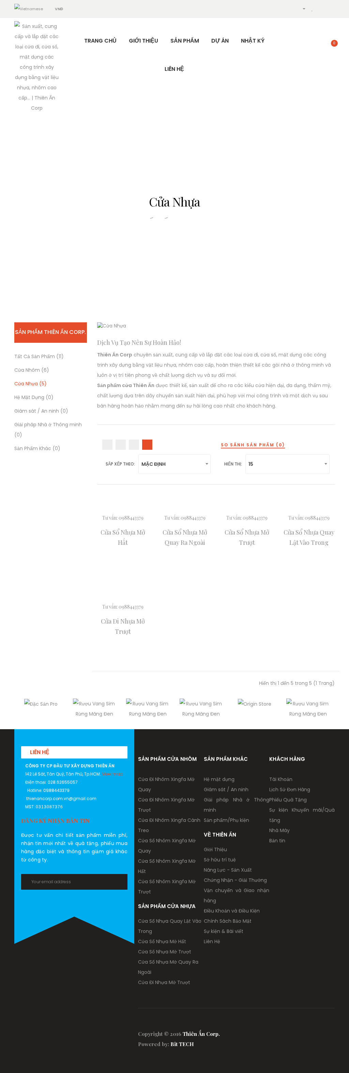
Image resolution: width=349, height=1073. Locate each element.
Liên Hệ (212, 941)
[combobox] (174, 464)
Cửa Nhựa (185, 217)
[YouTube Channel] (274, 1031)
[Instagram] (288, 1031)
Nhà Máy (279, 830)
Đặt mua (122, 565)
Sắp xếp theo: (120, 464)
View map (112, 774)
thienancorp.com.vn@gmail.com (61, 798)
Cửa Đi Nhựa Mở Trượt (164, 982)
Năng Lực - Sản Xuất (228, 870)
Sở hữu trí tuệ (220, 859)
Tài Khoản (280, 779)
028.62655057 (63, 782)
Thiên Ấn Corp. (201, 1033)
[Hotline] (289, 8)
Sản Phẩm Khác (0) (37, 448)
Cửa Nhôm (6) (31, 370)
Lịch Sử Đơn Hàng (289, 789)
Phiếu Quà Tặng (288, 799)
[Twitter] (302, 1031)
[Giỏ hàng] (321, 8)
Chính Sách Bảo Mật (228, 921)
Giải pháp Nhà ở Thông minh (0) (48, 429)
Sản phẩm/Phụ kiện (226, 820)
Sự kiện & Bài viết (223, 931)
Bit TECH (182, 1044)
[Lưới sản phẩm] (121, 445)
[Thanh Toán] (331, 8)
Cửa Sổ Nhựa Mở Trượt (164, 951)
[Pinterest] (316, 1031)
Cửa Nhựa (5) (30, 383)
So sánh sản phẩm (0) (253, 445)
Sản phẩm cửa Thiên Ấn (125, 385)
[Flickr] (330, 1031)
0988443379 (131, 518)
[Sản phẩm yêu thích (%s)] (312, 8)
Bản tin (277, 840)
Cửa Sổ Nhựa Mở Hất (162, 941)
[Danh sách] (107, 445)
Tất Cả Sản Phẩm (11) (39, 356)
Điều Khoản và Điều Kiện (232, 910)
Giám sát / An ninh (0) (41, 411)
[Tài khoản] (301, 8)
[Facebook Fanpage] (260, 1031)
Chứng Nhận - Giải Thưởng (235, 880)
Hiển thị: (233, 464)
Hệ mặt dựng (219, 779)
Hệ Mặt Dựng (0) (34, 397)
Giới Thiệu (215, 849)
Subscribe (116, 882)
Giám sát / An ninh (226, 789)
